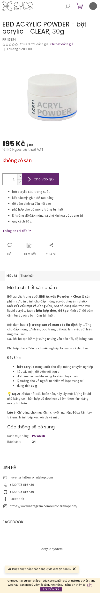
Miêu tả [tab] (12, 275)
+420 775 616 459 (22, 484)
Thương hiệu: (19, 49)
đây (89, 585)
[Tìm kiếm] (68, 6)
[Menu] (93, 6)
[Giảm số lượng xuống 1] (19, 182)
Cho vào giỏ (44, 179)
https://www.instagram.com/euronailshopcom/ (43, 506)
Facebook (17, 498)
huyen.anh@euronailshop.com (31, 477)
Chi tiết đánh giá (61, 44)
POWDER (38, 436)
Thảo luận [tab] (27, 275)
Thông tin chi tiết (14, 231)
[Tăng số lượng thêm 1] (19, 176)
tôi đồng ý (51, 589)
